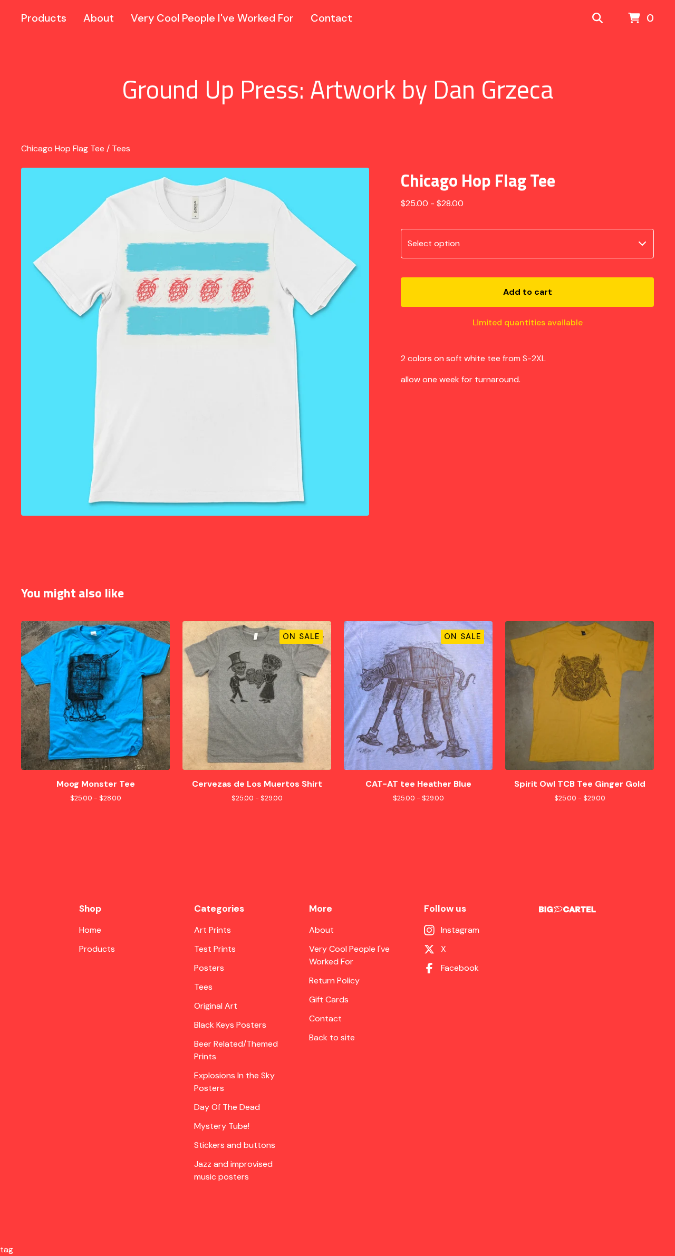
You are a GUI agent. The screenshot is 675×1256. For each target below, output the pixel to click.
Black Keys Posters (230, 1024)
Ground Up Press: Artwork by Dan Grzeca (337, 90)
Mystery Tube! (221, 1126)
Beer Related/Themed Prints (236, 1050)
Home (90, 929)
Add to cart (527, 291)
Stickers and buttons (234, 1145)
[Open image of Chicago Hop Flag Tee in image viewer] (195, 342)
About (98, 18)
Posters (209, 967)
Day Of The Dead (227, 1107)
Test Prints (215, 948)
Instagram (460, 929)
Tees (121, 148)
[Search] (597, 18)
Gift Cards (329, 999)
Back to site (332, 1037)
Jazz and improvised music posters (233, 1170)
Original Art (215, 1005)
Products (43, 18)
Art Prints (212, 929)
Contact (331, 18)
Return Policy (334, 980)
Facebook (460, 967)
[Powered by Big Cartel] (567, 909)
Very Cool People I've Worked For (212, 18)
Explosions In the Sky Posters (234, 1082)
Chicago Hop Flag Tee (62, 148)
